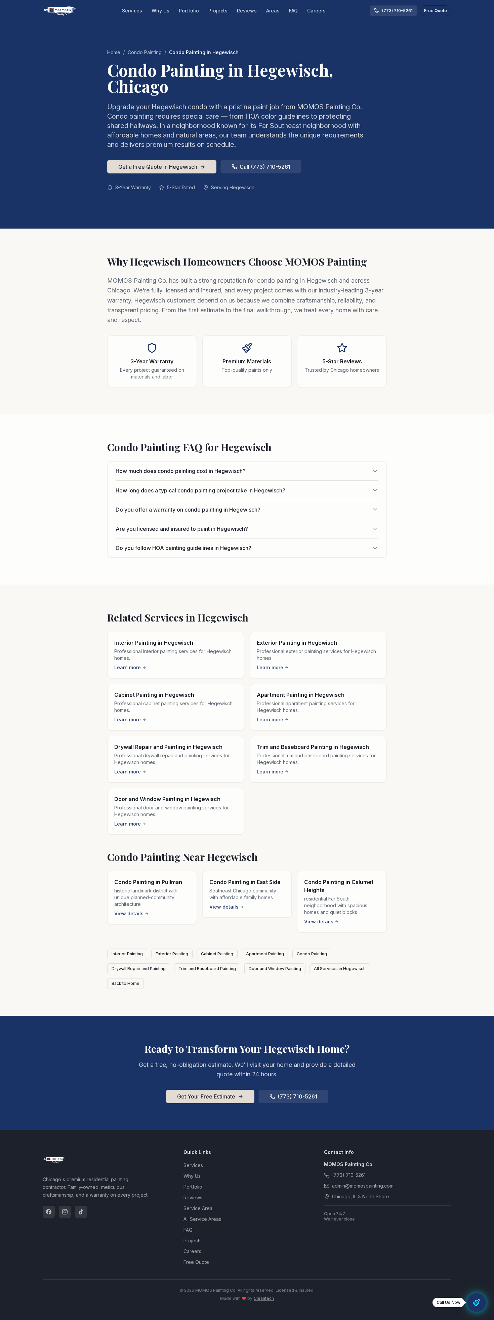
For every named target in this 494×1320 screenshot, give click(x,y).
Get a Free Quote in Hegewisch (157, 166)
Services (132, 10)
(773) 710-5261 (297, 1096)
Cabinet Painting (217, 953)
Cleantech (264, 1298)
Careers (316, 10)
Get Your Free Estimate (206, 1096)
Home (113, 52)
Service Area (197, 1208)
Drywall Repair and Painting (139, 968)
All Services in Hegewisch (340, 968)
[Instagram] (65, 1212)
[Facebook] (49, 1212)
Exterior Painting (172, 953)
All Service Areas (202, 1219)
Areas (273, 10)
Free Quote (435, 10)
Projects (218, 10)
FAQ (293, 10)
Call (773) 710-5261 (265, 166)
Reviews (247, 10)
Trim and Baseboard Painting (207, 968)
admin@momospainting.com (363, 1186)
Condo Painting (145, 52)
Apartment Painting (265, 953)
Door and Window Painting (275, 968)
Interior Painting (127, 953)
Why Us (160, 10)
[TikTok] (81, 1212)
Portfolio (189, 10)
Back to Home (125, 983)
